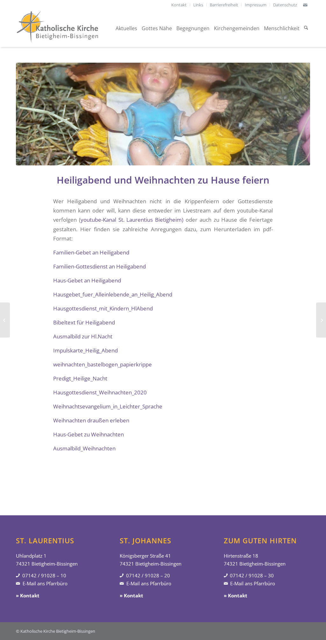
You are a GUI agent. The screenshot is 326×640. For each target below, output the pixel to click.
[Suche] (306, 28)
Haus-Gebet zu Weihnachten (88, 434)
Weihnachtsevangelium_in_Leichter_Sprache (107, 406)
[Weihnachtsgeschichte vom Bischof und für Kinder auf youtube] (321, 320)
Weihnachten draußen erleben (91, 420)
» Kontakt (27, 595)
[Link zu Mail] (305, 5)
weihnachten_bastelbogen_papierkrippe (102, 364)
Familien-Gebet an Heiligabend (91, 252)
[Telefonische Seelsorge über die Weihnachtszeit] (5, 320)
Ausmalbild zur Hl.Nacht (82, 336)
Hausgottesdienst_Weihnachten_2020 (100, 392)
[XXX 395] (163, 114)
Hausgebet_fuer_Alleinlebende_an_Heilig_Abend (112, 294)
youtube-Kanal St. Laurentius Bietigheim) (132, 219)
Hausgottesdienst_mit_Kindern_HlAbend (103, 308)
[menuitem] (179, 4)
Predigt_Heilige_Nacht (80, 378)
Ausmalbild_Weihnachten (84, 448)
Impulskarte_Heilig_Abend (85, 350)
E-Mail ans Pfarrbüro (45, 583)
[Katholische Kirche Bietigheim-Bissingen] (57, 28)
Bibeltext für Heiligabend (84, 322)
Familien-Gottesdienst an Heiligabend (99, 266)
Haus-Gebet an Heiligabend (87, 280)
